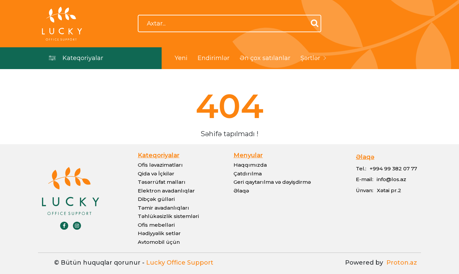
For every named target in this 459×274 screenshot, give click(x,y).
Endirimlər (214, 58)
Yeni (181, 58)
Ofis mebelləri (156, 225)
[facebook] (64, 226)
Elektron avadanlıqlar (166, 190)
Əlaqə (241, 190)
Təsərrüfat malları (161, 182)
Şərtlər (310, 58)
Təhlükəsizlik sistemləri (168, 216)
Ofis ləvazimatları (160, 165)
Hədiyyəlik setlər (159, 233)
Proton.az (400, 262)
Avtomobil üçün (159, 242)
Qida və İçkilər (156, 173)
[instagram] (77, 226)
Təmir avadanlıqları (163, 208)
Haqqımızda (250, 165)
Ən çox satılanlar (265, 58)
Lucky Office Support (179, 262)
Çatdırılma (248, 173)
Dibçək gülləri (156, 199)
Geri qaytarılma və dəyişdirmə (272, 182)
